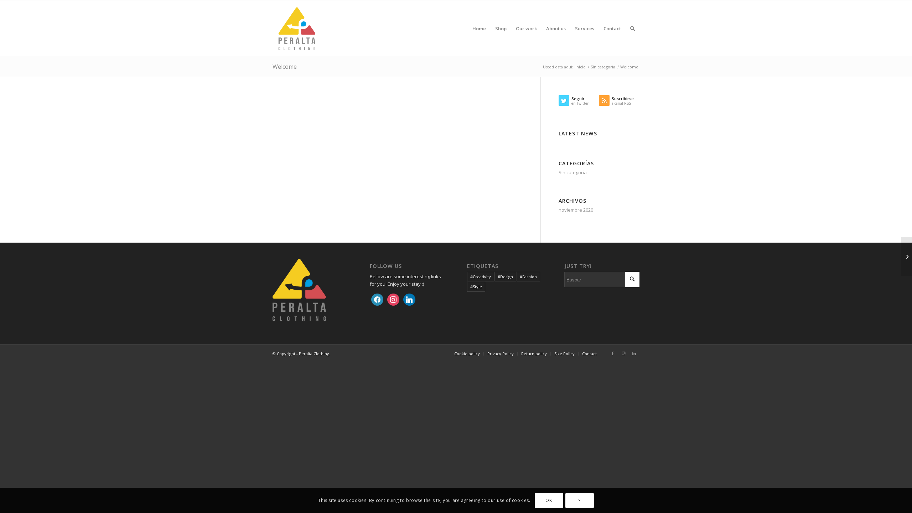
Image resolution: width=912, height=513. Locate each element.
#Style (476, 286)
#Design (505, 276)
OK (548, 500)
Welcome (285, 67)
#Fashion (528, 276)
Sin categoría (573, 172)
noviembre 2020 (576, 210)
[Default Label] (409, 299)
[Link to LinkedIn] (634, 353)
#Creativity (480, 276)
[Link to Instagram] (623, 353)
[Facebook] (377, 299)
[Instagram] (393, 299)
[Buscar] (632, 28)
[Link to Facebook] (612, 353)
